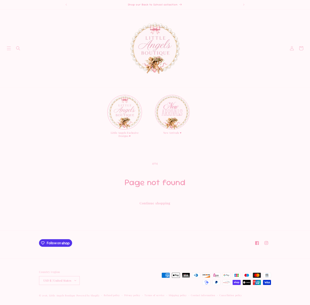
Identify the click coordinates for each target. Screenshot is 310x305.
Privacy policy (132, 295)
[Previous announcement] (66, 4)
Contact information (203, 295)
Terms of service (154, 295)
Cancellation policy (230, 295)
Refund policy (112, 295)
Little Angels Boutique (62, 295)
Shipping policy (178, 295)
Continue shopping (155, 203)
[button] (8, 48)
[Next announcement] (243, 4)
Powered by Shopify (88, 295)
